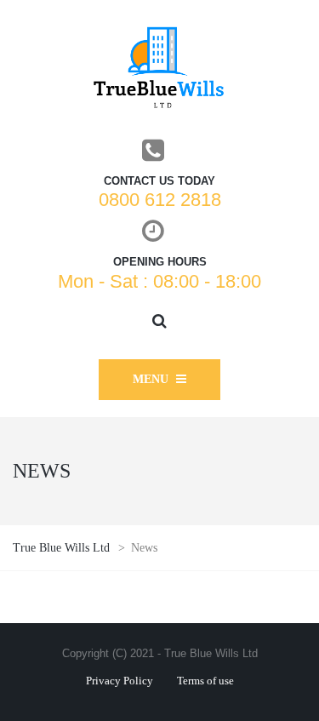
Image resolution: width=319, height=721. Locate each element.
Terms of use (205, 680)
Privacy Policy (119, 680)
